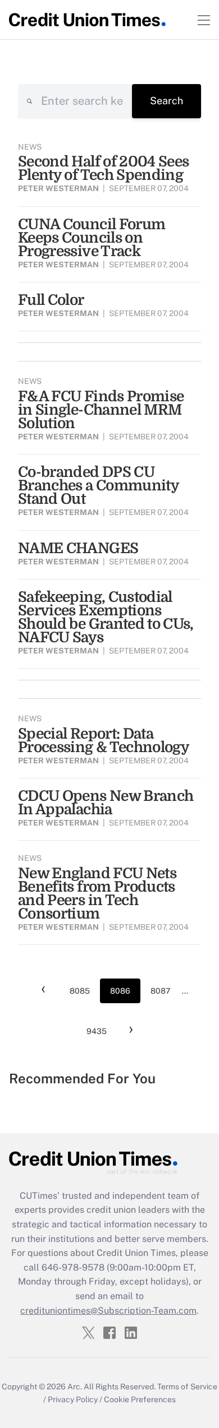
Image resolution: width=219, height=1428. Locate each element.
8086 (120, 990)
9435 (96, 1031)
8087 (160, 990)
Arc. (74, 1386)
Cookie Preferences (140, 1399)
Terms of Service (187, 1386)
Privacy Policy (73, 1399)
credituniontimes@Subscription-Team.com (108, 1310)
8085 (80, 990)
